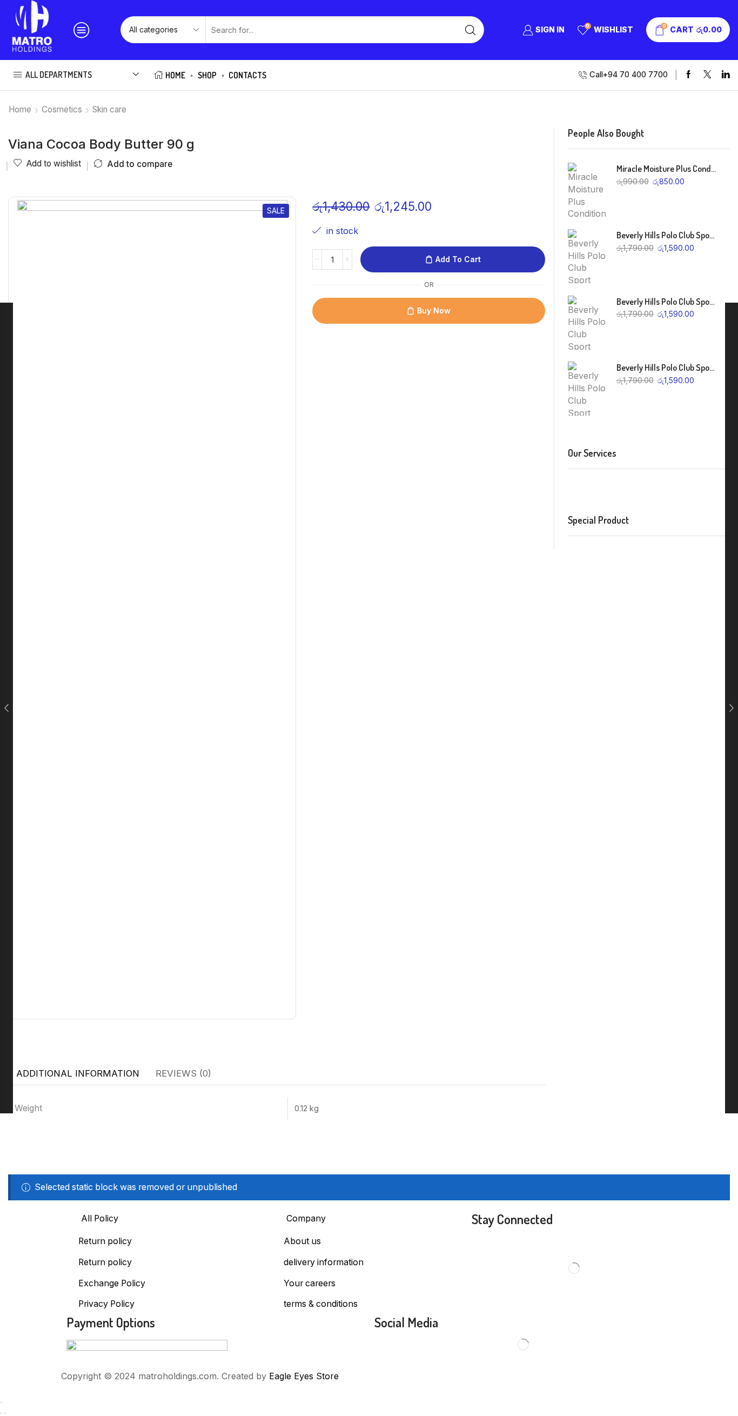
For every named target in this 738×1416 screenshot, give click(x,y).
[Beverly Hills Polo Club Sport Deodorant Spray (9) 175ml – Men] (587, 256)
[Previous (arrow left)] (1, 1413)
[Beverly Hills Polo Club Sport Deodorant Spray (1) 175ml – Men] (587, 389)
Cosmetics (62, 109)
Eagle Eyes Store (304, 1376)
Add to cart (458, 259)
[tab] (77, 1074)
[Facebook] (689, 74)
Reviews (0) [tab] (183, 1073)
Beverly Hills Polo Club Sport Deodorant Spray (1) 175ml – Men (666, 367)
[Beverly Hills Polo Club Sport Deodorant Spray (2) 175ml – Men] (587, 323)
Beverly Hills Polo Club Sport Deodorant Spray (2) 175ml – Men (666, 301)
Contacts (247, 75)
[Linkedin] (726, 74)
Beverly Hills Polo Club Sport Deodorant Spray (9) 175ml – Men (666, 235)
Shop (207, 75)
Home (175, 75)
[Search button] (471, 30)
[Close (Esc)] (1, 1402)
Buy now (434, 310)
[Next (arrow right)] (5, 1413)
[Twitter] (707, 74)
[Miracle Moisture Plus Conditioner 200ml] (587, 190)
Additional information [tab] (77, 1073)
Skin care (109, 109)
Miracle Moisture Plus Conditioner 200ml (666, 168)
